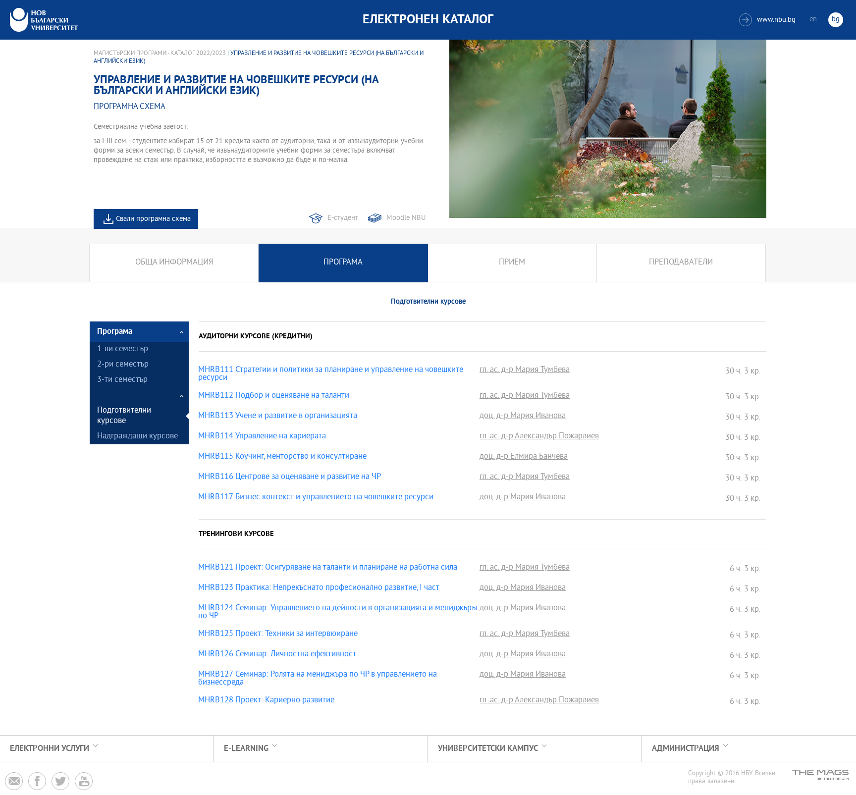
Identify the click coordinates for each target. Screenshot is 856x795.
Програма (343, 263)
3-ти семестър (122, 380)
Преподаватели (681, 263)
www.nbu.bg (769, 20)
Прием (512, 263)
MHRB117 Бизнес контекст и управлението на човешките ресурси (315, 498)
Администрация (685, 748)
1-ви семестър (122, 349)
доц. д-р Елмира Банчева (524, 457)
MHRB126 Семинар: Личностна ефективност (277, 655)
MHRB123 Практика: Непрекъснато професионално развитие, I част (318, 588)
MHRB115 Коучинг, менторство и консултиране (282, 457)
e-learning (246, 748)
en (813, 19)
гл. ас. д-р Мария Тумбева (525, 370)
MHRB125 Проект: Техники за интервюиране (278, 634)
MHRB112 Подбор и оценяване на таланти (273, 396)
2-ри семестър (123, 365)
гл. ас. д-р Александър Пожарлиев (539, 437)
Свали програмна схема (153, 219)
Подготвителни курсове (124, 416)
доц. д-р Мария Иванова (523, 417)
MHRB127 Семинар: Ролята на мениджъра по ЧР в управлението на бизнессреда (317, 679)
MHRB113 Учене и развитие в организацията (277, 417)
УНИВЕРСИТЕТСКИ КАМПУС (488, 748)
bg (836, 19)
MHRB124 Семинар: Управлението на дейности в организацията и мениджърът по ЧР (338, 613)
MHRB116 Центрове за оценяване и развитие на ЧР (289, 477)
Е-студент (342, 218)
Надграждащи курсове (137, 436)
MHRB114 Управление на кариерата (262, 437)
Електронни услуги (49, 748)
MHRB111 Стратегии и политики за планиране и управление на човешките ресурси (330, 374)
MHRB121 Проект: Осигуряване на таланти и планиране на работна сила (327, 568)
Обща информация (174, 263)
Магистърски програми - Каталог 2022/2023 (160, 53)
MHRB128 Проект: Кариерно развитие (266, 701)
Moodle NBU (406, 218)
